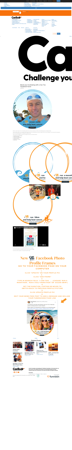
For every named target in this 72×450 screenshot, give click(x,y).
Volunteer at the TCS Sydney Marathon (39, 30)
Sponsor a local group (45, 23)
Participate (54, 33)
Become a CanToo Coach (36, 5)
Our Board (35, 21)
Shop (27, 11)
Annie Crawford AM (36, 19)
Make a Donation (26, 3)
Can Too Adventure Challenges (16, 20)
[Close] (0, 36)
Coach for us (44, 25)
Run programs (34, 3)
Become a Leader (44, 24)
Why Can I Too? (36, 24)
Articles (53, 19)
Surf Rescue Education (15, 22)
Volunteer (43, 22)
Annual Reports (6, 4)
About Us (53, 22)
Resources (22, 27)
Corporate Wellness (28, 30)
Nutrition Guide (54, 20)
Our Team (5, 3)
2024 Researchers (29, 20)
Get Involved (35, 27)
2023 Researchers (29, 21)
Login (25, 11)
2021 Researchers (29, 22)
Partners (43, 19)
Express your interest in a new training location (19, 23)
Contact (5, 6)
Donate (43, 26)
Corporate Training (15, 21)
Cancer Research (14, 27)
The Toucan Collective (27, 5)
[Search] (20, 13)
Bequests (43, 21)
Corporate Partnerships (27, 4)
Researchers (29, 19)
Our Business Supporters (37, 22)
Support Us (27, 27)
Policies (13, 24)
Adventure (33, 4)
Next (58, 338)
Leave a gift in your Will (27, 6)
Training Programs (14, 19)
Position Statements (7, 5)
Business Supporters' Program (46, 20)
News (19, 27)
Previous (14, 338)
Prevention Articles (54, 21)
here (33, 249)
